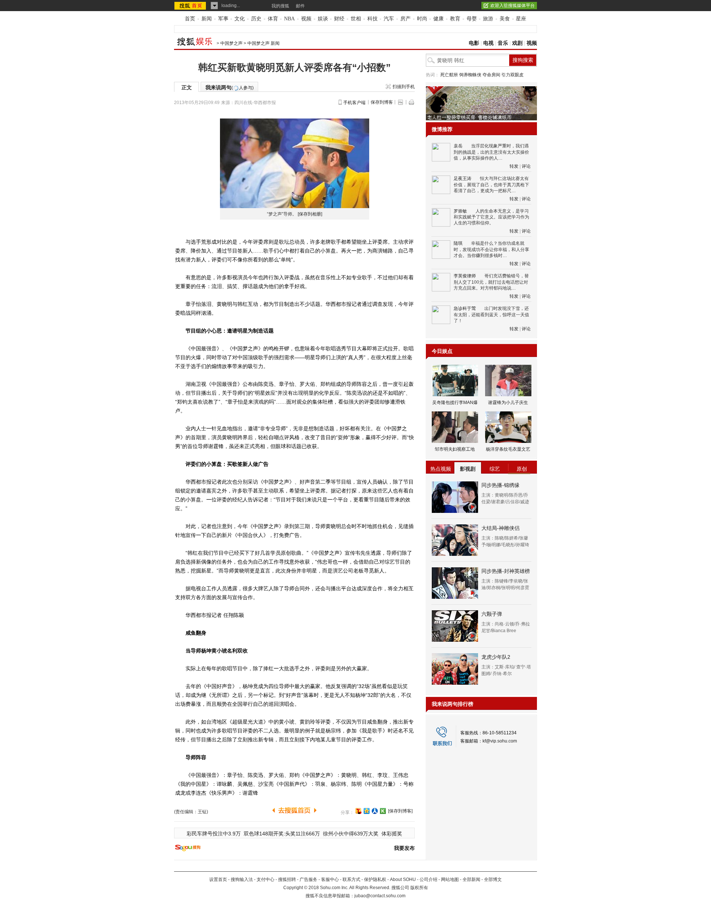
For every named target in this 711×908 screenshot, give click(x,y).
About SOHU (403, 879)
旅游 (488, 18)
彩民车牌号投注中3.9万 (214, 834)
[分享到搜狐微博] (358, 811)
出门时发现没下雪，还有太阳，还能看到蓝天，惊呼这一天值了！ (491, 314)
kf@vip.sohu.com (500, 741)
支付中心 (265, 879)
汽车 (389, 18)
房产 (405, 18)
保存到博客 (382, 102)
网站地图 (450, 879)
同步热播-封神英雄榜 (505, 571)
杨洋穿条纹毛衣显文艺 (508, 449)
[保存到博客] (400, 811)
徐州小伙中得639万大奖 (350, 834)
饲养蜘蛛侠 (470, 74)
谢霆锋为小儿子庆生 (508, 402)
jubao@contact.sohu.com (379, 895)
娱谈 (323, 18)
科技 (372, 18)
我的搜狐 (280, 6)
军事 (223, 18)
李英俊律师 (465, 275)
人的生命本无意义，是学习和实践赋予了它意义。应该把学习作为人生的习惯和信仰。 (491, 217)
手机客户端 (354, 102)
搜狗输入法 (242, 879)
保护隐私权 (375, 879)
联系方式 (351, 879)
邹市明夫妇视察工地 (455, 449)
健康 (438, 18)
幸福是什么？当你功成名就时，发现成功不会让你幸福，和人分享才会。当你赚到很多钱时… (491, 249)
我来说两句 (230, 87)
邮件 (300, 6)
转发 (514, 166)
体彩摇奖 (391, 834)
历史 (256, 18)
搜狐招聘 (287, 879)
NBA (289, 18)
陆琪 (458, 243)
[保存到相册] (310, 214)
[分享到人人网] (375, 811)
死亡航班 (449, 74)
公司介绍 (428, 879)
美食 (505, 18)
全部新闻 (471, 879)
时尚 (422, 18)
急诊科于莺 (465, 308)
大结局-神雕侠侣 (500, 528)
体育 (273, 18)
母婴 (472, 18)
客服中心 (330, 879)
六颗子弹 (491, 614)
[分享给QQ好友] (367, 811)
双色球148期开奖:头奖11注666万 (282, 834)
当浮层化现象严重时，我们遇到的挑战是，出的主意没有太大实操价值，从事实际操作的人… (491, 152)
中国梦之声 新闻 (263, 43)
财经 (339, 18)
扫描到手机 (404, 86)
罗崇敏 (460, 211)
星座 (521, 18)
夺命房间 (491, 74)
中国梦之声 (231, 43)
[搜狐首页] (190, 5)
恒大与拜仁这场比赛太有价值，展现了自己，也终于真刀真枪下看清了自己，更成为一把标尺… (491, 184)
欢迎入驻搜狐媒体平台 (512, 5)
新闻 (206, 18)
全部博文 (493, 879)
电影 (474, 43)
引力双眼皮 (512, 74)
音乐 (503, 43)
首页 (190, 18)
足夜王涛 (462, 178)
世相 (356, 18)
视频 (306, 18)
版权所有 (419, 887)
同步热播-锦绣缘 (500, 485)
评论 (526, 166)
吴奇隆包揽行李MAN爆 (455, 402)
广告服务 (308, 879)
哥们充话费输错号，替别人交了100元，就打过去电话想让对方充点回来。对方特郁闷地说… (491, 282)
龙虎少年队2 (495, 657)
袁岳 (458, 145)
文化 (239, 18)
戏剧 (517, 43)
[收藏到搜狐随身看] (383, 811)
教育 (455, 18)
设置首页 (218, 879)
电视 (488, 43)
